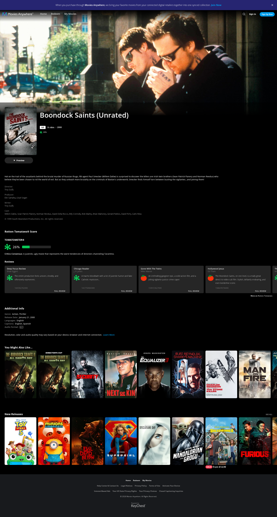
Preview (20, 160)
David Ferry (126, 213)
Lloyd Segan (21, 197)
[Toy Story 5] (20, 441)
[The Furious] (255, 441)
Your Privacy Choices (148, 491)
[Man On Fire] (255, 374)
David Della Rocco (60, 213)
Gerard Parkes (113, 213)
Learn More (109, 334)
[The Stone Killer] (221, 374)
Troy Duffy (9, 189)
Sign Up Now (267, 14)
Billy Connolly (75, 213)
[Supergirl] (121, 441)
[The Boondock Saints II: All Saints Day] (20, 374)
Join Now (216, 5)
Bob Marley (87, 213)
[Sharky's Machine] (188, 374)
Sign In (252, 14)
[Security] (87, 374)
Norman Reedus (44, 213)
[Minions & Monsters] (54, 441)
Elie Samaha (10, 197)
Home (43, 13)
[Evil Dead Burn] (87, 441)
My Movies (70, 13)
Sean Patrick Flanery (26, 213)
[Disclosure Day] (154, 441)
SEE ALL (269, 414)
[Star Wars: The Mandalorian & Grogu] (188, 441)
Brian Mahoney (99, 213)
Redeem (55, 13)
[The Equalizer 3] (154, 374)
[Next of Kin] (121, 374)
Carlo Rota (136, 213)
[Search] (244, 14)
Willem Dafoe (10, 213)
